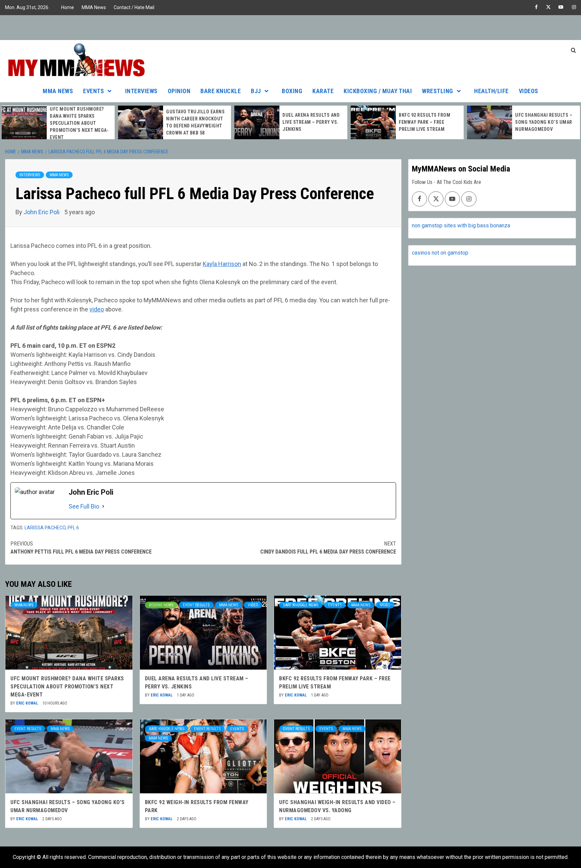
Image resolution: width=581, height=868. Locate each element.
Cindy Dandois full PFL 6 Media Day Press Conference (328, 547)
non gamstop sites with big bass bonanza (461, 225)
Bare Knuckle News (300, 605)
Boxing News (161, 605)
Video (253, 605)
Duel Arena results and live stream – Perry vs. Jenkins (311, 122)
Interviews (141, 91)
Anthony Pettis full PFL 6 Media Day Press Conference (81, 547)
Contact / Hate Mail (134, 7)
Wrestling (437, 91)
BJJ (256, 91)
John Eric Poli (42, 212)
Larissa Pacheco (45, 527)
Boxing (292, 91)
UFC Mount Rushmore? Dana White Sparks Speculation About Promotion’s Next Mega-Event (79, 123)
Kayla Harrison (222, 263)
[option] (58, 123)
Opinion (179, 91)
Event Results (196, 605)
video (96, 309)
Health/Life (491, 91)
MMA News (94, 7)
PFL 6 (73, 527)
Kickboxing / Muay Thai (378, 91)
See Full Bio (84, 506)
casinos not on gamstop (440, 253)
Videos (528, 91)
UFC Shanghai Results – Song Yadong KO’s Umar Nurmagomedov (543, 122)
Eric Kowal (27, 703)
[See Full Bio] (103, 506)
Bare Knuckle (220, 91)
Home (67, 7)
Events (93, 91)
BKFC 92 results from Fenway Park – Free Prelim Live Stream (424, 122)
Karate (323, 91)
